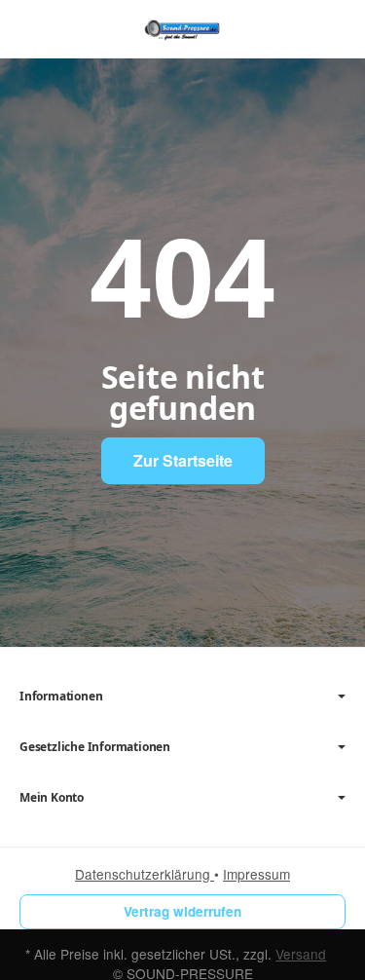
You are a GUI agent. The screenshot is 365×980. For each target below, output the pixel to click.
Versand (300, 953)
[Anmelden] (295, 29)
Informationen (60, 696)
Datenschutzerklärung (144, 874)
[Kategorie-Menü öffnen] (33, 28)
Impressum (256, 874)
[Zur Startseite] (182, 29)
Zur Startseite (183, 460)
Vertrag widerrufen (182, 911)
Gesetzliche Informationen (94, 747)
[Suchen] (75, 29)
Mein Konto (51, 798)
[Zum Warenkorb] (331, 29)
